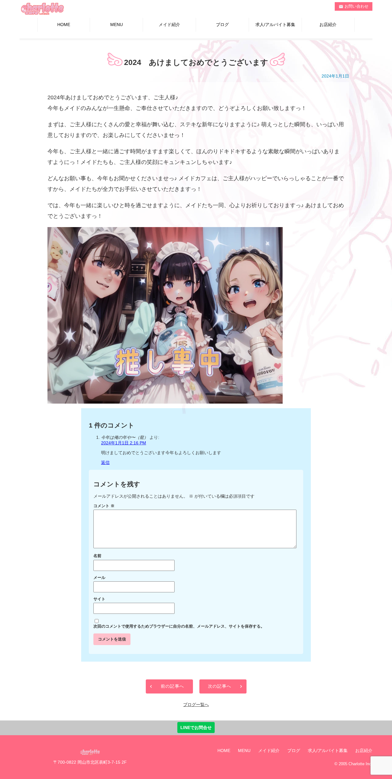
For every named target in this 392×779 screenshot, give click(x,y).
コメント (104, 506)
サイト (99, 599)
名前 (97, 556)
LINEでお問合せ (196, 727)
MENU (116, 24)
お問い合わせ (354, 6)
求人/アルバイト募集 (275, 24)
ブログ (222, 24)
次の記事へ (220, 686)
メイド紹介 (169, 24)
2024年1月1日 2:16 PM (123, 442)
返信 (105, 462)
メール (99, 578)
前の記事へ (172, 686)
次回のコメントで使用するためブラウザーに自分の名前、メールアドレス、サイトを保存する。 (179, 626)
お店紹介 (328, 24)
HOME (63, 24)
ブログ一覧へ (196, 704)
